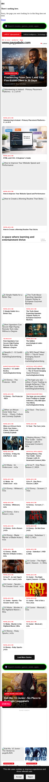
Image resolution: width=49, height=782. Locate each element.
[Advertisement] (22, 269)
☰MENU (6, 704)
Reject (30, 777)
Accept (19, 777)
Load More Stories (24, 657)
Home (3, 20)
